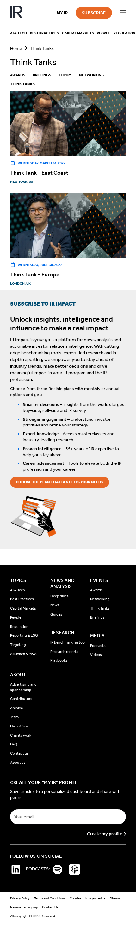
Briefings (42, 75)
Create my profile (104, 834)
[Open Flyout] (123, 13)
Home (16, 48)
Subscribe (94, 12)
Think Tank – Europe (34, 274)
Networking (91, 75)
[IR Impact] (16, 13)
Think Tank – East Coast (39, 172)
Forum (65, 75)
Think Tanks (22, 84)
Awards (17, 75)
